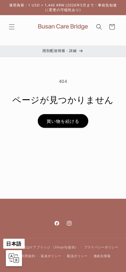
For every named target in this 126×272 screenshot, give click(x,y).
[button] (11, 26)
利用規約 (28, 256)
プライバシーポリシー (101, 247)
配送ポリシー (77, 256)
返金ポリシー (51, 256)
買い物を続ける (63, 121)
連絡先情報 (102, 256)
